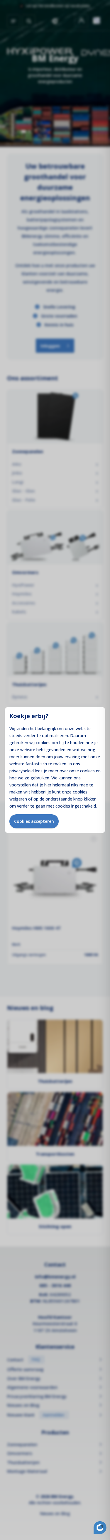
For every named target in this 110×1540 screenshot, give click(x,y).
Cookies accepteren (34, 821)
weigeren (18, 799)
